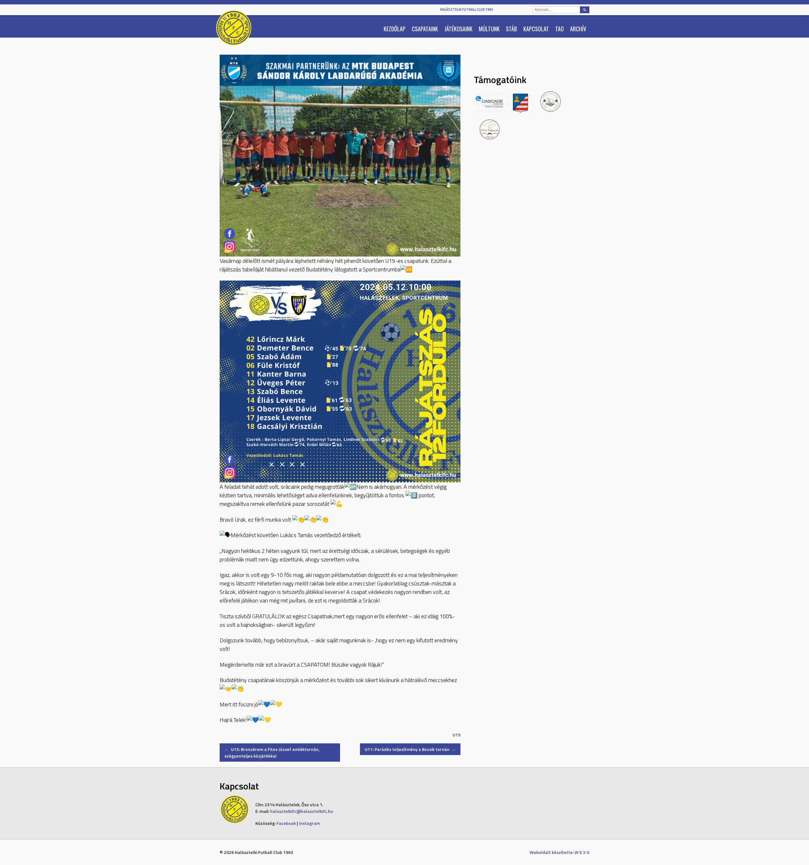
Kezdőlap (394, 29)
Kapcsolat (536, 29)
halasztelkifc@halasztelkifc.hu (301, 811)
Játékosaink (458, 29)
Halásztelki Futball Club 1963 (466, 9)
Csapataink (425, 29)
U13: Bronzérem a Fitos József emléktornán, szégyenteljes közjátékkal (271, 752)
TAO (559, 29)
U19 (456, 734)
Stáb (511, 29)
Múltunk (489, 29)
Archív (578, 29)
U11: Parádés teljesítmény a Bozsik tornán (410, 749)
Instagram (309, 823)
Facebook (286, 823)
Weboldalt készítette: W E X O (559, 852)
